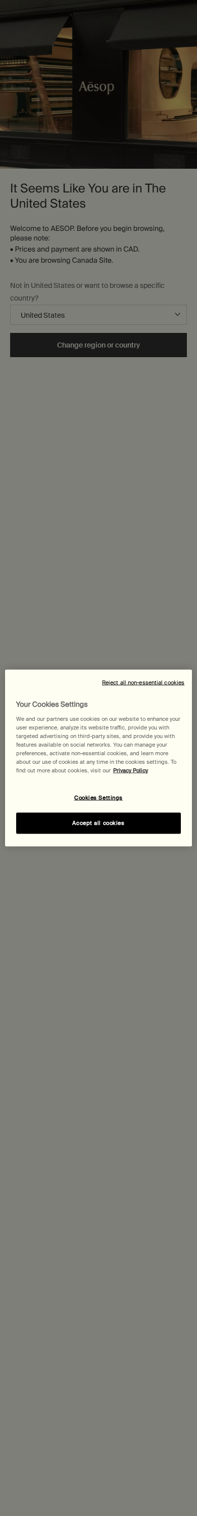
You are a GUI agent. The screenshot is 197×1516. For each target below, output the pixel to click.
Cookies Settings (98, 797)
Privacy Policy (130, 770)
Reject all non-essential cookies (143, 682)
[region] (98, 758)
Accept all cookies (98, 823)
